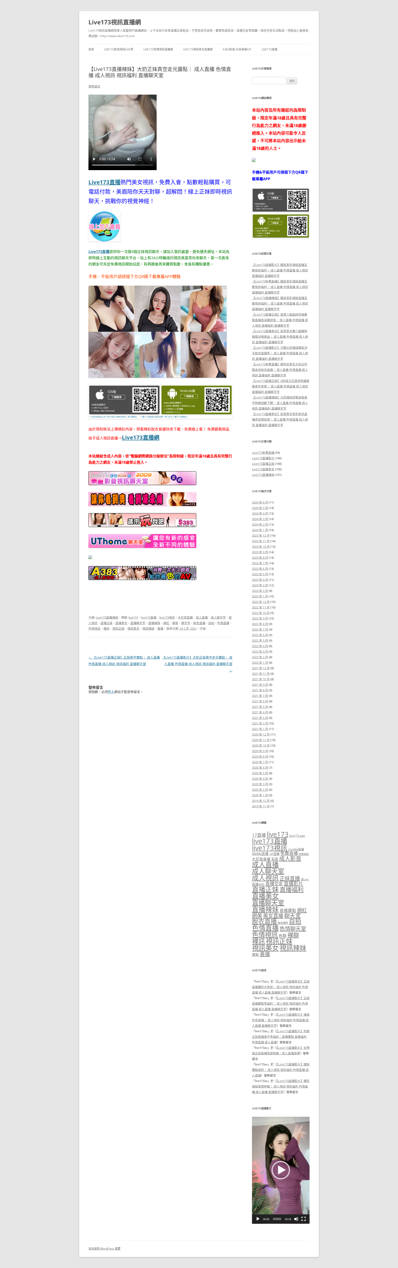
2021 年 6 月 (260, 701)
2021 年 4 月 (260, 712)
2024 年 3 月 (260, 519)
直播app (258, 884)
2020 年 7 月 (260, 762)
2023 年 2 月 (260, 591)
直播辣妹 (154, 623)
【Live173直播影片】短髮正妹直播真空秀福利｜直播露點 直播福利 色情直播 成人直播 (281, 1036)
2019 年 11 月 (261, 806)
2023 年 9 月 (260, 552)
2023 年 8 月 (260, 557)
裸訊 (106, 628)
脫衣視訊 (283, 923)
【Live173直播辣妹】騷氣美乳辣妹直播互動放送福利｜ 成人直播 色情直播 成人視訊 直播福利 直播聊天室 (280, 303)
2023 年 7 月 (260, 563)
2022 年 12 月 (261, 602)
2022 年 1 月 (260, 662)
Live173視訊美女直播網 (198, 49)
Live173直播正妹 (263, 464)
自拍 (211, 623)
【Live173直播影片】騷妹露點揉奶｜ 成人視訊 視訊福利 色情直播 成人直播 (281, 1069)
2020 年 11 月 (261, 740)
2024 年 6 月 (260, 502)
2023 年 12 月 (261, 535)
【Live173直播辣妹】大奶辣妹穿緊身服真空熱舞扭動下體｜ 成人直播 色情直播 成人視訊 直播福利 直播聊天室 (280, 402)
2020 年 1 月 (260, 795)
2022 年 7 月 (260, 629)
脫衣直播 (199, 623)
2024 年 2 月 (260, 524)
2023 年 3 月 (260, 585)
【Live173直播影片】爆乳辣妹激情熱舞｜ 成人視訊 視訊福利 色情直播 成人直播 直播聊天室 (281, 1086)
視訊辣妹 (148, 628)
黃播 (160, 628)
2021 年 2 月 (260, 723)
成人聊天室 (218, 617)
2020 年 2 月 (260, 790)
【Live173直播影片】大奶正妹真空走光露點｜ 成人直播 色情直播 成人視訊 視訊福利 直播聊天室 (197, 663)
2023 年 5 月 (260, 574)
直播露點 (288, 910)
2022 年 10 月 (261, 613)
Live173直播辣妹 (107, 617)
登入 (111, 691)
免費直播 (289, 853)
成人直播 (202, 617)
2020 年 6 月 (260, 767)
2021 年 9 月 (260, 685)
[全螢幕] (303, 1219)
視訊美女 (133, 628)
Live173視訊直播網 (114, 22)
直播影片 (293, 883)
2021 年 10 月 (261, 679)
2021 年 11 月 (261, 674)
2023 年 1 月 (260, 596)
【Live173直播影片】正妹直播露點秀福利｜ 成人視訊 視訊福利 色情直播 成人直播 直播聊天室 (281, 1003)
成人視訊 (265, 877)
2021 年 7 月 (260, 696)
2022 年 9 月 (260, 618)
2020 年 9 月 (260, 751)
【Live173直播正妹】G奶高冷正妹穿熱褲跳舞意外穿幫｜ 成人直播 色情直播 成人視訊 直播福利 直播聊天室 (280, 386)
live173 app (297, 836)
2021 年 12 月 (261, 668)
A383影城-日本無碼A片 (237, 49)
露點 (255, 954)
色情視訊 (94, 628)
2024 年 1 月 (260, 530)
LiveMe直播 (296, 849)
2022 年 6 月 (260, 635)
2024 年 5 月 (260, 508)
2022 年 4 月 (260, 646)
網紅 (166, 623)
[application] (281, 1170)
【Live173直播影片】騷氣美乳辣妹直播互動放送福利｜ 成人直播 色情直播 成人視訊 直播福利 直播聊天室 (280, 270)
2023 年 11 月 (261, 541)
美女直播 (273, 915)
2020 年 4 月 (260, 779)
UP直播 (274, 854)
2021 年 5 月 (260, 707)
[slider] (277, 1219)
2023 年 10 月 (261, 546)
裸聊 (293, 935)
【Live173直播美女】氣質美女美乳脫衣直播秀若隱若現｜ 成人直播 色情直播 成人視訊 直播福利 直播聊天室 (280, 419)
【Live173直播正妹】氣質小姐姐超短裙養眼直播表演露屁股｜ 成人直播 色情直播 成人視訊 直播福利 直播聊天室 (280, 320)
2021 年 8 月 (260, 690)
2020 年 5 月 (260, 773)
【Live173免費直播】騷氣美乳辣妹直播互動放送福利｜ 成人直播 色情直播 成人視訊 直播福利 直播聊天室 (280, 286)
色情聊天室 (293, 928)
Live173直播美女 (263, 469)
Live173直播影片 (263, 458)
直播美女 (121, 623)
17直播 (259, 835)
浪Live (305, 879)
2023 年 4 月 (260, 580)
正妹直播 (290, 878)
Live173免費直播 (263, 453)
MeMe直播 (260, 853)
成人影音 (290, 858)
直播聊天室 (137, 623)
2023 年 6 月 (260, 569)
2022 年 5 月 (260, 640)
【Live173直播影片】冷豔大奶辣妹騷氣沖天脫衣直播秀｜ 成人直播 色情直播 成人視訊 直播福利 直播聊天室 (280, 353)
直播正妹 (106, 623)
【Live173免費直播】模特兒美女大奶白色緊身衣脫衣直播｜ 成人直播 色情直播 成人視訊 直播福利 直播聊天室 (280, 369)
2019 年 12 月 (261, 801)
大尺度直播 (185, 617)
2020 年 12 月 (261, 734)
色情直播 (223, 623)
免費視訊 (304, 854)
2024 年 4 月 (260, 513)
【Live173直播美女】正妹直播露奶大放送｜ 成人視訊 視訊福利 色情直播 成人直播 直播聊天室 (281, 987)
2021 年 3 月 (260, 718)
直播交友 (274, 884)
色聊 (283, 935)
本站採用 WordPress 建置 (104, 1249)
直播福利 (292, 889)
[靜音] (296, 1219)
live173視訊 (167, 617)
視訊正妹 (118, 628)
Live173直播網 (140, 437)
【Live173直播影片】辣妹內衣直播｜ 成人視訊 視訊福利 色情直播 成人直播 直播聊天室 (281, 1020)
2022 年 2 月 (260, 657)
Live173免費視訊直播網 (158, 49)
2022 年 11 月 (261, 607)
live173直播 (148, 617)
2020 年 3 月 (260, 784)
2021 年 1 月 (260, 729)
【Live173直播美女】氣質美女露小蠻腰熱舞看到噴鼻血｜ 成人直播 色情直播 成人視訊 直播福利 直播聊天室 (280, 336)
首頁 (91, 49)
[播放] (258, 1219)
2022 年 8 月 (260, 624)
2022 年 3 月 (260, 651)
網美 (175, 623)
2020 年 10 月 (261, 745)
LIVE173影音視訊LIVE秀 (118, 49)
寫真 (274, 859)
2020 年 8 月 (260, 756)
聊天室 (185, 623)
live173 (133, 617)
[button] (281, 1170)
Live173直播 (269, 49)
